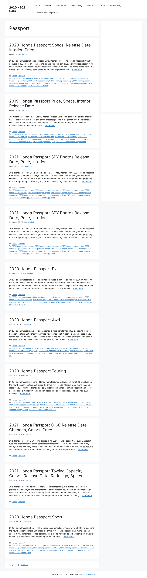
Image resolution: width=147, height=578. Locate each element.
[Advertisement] (123, 65)
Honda (14, 76)
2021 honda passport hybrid (39, 193)
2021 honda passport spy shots (42, 198)
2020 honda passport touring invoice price (31, 407)
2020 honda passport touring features (24, 405)
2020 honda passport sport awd (22, 353)
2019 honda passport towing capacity (71, 142)
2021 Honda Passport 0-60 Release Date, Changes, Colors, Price (48, 427)
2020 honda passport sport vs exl (72, 550)
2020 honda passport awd (22, 348)
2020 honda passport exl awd (81, 351)
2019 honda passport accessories (25, 134)
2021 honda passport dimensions (48, 190)
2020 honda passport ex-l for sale (46, 300)
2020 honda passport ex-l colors (71, 297)
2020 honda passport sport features (75, 545)
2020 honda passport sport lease (46, 548)
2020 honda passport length (39, 81)
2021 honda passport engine (73, 190)
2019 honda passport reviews (20, 142)
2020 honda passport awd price (71, 348)
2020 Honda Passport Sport (35, 516)
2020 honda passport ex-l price (42, 302)
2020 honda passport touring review (63, 407)
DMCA (102, 6)
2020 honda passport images (73, 78)
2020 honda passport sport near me (74, 548)
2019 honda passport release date (78, 139)
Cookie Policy (76, 6)
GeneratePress (89, 574)
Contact (47, 6)
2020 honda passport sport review (44, 550)
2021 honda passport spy (19, 198)
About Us (36, 6)
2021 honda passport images (62, 193)
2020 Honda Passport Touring (37, 370)
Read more (77, 70)
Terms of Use (60, 6)
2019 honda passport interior (66, 137)
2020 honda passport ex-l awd (45, 297)
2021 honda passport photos (30, 195)
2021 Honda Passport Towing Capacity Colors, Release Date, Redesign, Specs (45, 473)
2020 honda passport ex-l (22, 297)
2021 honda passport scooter (78, 195)
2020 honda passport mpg (61, 81)
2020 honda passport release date (73, 83)
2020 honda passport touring (23, 402)
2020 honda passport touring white (42, 410)
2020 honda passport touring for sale (54, 405)
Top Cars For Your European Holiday (47, 13)
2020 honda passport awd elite (46, 348)
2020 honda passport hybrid (50, 78)
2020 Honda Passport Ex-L (35, 268)
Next (24, 565)
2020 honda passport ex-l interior (73, 300)
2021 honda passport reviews (54, 195)
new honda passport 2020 (38, 86)
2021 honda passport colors (23, 190)
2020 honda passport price (24, 83)
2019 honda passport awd (75, 134)
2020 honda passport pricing (47, 83)
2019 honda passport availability (51, 134)
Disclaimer (91, 6)
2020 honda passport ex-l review (69, 302)
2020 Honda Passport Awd (34, 319)
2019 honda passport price (53, 139)
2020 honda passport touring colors (77, 402)
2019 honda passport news (31, 139)
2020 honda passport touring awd (48, 353)
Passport (21, 76)
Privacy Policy (115, 6)
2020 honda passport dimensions (25, 78)
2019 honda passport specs (44, 142)
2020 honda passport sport (22, 545)
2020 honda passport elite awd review (54, 351)
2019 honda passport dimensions (41, 137)
